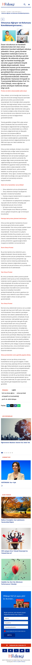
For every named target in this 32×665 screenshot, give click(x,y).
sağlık (14, 390)
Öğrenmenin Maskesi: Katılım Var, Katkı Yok (15, 442)
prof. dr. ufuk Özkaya (9, 399)
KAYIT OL (9, 635)
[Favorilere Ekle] (2, 19)
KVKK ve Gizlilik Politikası (19, 661)
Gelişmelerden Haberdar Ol (17, 645)
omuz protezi (21, 393)
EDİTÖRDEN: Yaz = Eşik (8, 482)
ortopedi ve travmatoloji (10, 396)
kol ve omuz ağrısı (8, 393)
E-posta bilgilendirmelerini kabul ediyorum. (16, 631)
